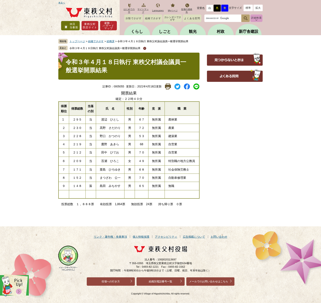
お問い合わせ (219, 236)
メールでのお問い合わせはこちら (208, 281)
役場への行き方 (111, 281)
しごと (165, 31)
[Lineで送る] (196, 86)
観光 (193, 31)
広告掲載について (194, 236)
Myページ (173, 10)
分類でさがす (134, 18)
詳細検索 (256, 17)
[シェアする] (187, 86)
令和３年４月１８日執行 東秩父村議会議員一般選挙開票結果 (104, 48)
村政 (221, 31)
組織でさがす (153, 18)
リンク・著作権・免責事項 (110, 236)
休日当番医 (74, 26)
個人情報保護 (141, 236)
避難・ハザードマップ (108, 26)
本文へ (61, 2)
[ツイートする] (177, 86)
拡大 (258, 7)
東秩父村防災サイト (90, 26)
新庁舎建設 (248, 31)
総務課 (110, 41)
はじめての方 (129, 10)
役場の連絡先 (186, 10)
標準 (248, 7)
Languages (158, 10)
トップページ (77, 41)
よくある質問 (192, 18)
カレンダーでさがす (172, 18)
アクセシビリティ (166, 236)
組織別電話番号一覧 (160, 281)
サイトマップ (143, 10)
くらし (137, 31)
